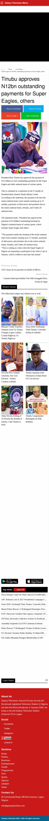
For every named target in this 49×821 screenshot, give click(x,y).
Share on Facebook (13, 109)
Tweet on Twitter (34, 109)
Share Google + (11, 116)
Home (3, 69)
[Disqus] (24, 464)
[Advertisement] (24, 36)
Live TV (20, 590)
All (46, 680)
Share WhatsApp (32, 116)
